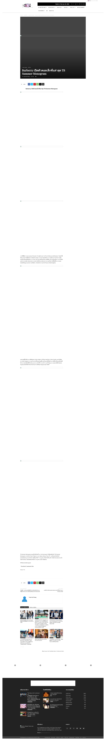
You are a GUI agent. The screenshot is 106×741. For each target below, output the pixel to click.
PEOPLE (65, 7)
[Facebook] (74, 4)
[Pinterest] (34, 84)
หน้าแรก (21, 15)
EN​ (46, 10)
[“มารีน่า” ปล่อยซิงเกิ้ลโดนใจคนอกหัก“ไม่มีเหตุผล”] (46, 694)
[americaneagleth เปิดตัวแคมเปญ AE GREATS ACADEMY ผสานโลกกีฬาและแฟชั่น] (27, 614)
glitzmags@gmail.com (46, 732)
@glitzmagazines (59, 651)
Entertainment (81, 7)
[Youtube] (84, 4)
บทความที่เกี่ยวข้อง (24, 607)
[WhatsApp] (37, 84)
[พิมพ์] (43, 84)
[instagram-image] (15, 665)
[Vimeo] (80, 4)
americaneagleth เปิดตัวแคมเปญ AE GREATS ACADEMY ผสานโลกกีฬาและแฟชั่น (27, 621)
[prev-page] (21, 646)
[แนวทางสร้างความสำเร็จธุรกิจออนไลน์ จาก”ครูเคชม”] (46, 700)
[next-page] (23, 646)
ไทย (90, 0)
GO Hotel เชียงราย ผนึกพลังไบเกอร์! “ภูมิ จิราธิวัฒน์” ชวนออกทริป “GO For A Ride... (33, 713)
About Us (51, 10)
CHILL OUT (72, 7)
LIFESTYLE (59, 7)
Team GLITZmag (27, 76)
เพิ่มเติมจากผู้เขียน (33, 607)
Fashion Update (31, 15)
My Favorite (51, 7)
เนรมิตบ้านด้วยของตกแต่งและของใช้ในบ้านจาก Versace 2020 (53, 591)
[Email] (40, 84)
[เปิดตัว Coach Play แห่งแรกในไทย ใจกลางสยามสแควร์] (41, 633)
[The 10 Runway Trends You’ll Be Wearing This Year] (46, 706)
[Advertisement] (53, 25)
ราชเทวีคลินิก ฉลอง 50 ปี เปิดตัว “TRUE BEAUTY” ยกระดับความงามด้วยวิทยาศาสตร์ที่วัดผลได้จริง (56, 640)
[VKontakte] (82, 4)
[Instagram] (76, 4)
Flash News (41, 10)
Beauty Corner (23, 637)
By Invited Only (42, 7)
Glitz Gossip (52, 707)
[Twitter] (78, 4)
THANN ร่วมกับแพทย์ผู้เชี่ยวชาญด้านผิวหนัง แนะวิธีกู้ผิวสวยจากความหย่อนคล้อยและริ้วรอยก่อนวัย (30, 591)
